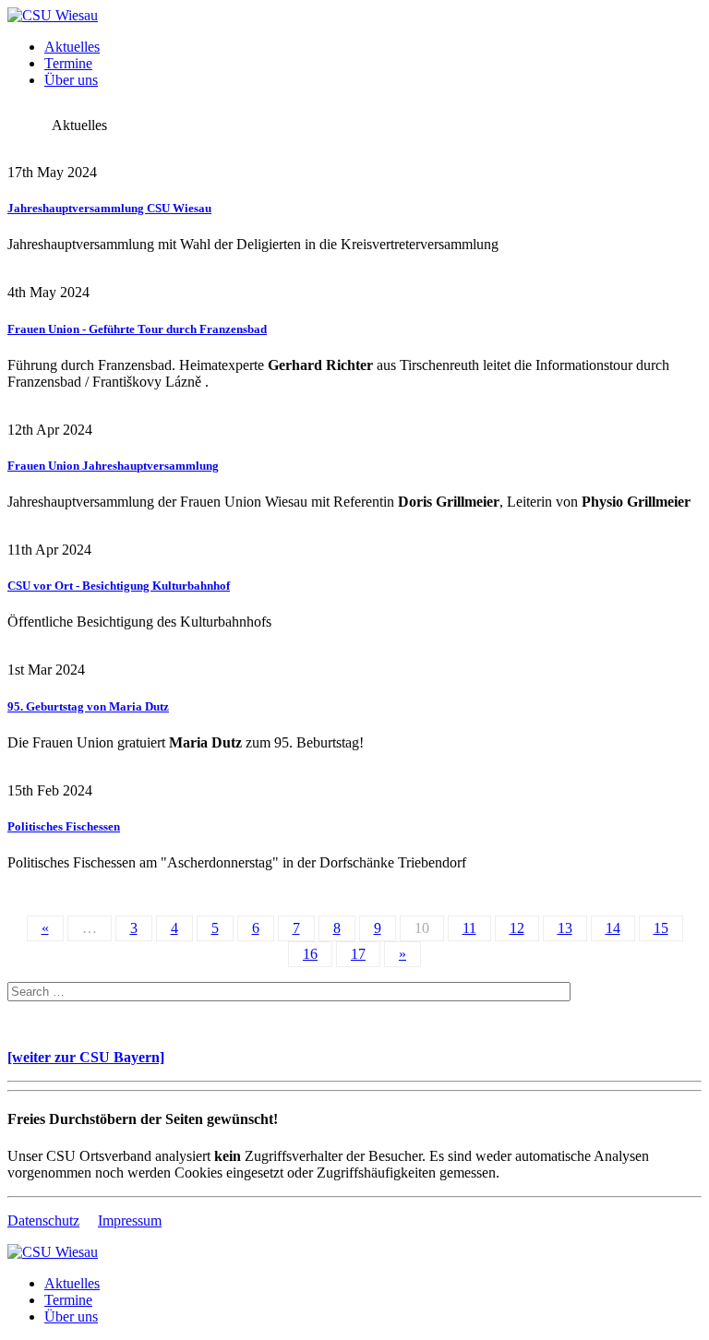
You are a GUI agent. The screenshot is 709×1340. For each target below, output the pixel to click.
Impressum (130, 1220)
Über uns (71, 80)
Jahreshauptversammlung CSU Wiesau (109, 208)
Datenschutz (43, 1220)
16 (310, 954)
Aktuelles (72, 46)
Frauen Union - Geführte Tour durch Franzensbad (137, 329)
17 (358, 954)
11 (469, 928)
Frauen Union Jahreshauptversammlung (113, 466)
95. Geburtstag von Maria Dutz (88, 706)
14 (613, 928)
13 (565, 928)
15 (661, 928)
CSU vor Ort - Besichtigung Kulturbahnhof (118, 585)
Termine (68, 63)
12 (517, 928)
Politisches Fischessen (63, 826)
